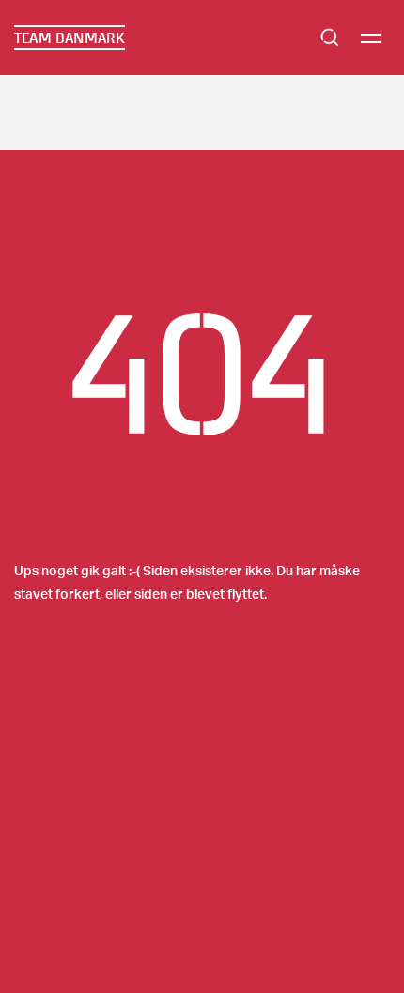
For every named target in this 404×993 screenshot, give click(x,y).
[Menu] (370, 38)
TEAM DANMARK (69, 37)
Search (329, 37)
